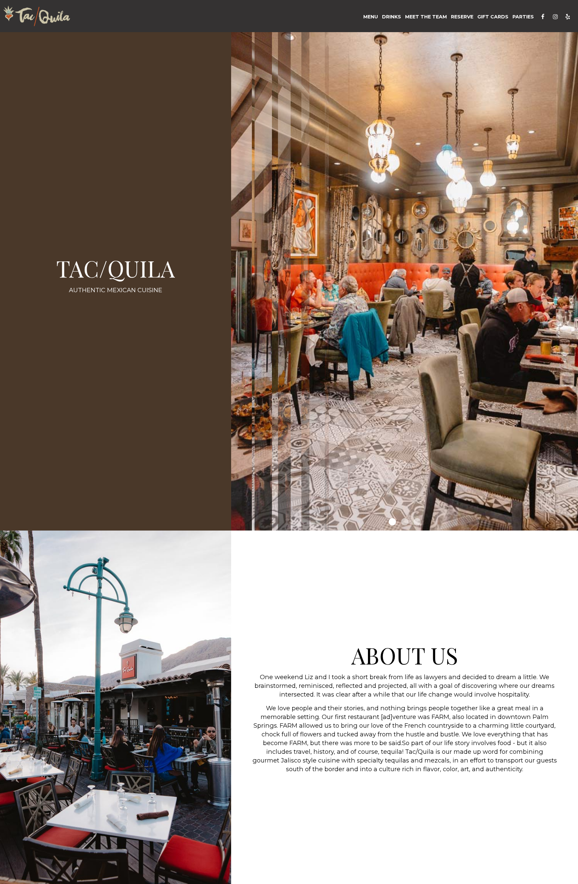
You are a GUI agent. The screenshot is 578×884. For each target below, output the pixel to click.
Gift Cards (492, 17)
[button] (573, 525)
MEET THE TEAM (426, 17)
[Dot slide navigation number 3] (417, 522)
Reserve (462, 17)
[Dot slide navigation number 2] (404, 522)
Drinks (391, 17)
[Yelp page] (567, 16)
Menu (370, 17)
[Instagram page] (555, 16)
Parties (523, 17)
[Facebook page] (543, 16)
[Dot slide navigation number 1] (392, 522)
